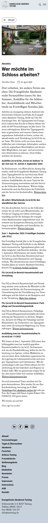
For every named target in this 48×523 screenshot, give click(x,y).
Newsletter (7, 473)
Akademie (6, 447)
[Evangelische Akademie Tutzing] (15, 7)
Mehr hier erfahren (27, 298)
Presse (5, 477)
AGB (4, 488)
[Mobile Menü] (44, 5)
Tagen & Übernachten (12, 443)
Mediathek (7, 470)
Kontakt (5, 492)
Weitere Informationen (22, 328)
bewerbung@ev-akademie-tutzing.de (19, 390)
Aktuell (5, 436)
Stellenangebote (9, 462)
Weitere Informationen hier (14, 376)
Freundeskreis (8, 458)
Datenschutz (8, 485)
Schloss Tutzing (9, 455)
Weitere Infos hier (26, 228)
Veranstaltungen (9, 440)
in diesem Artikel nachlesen (25, 267)
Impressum (7, 481)
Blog (4, 466)
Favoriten (6, 451)
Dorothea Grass (8, 82)
